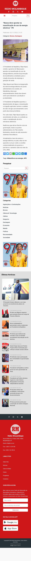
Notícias (5, 207)
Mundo (5, 228)
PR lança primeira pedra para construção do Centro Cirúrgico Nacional (19, 403)
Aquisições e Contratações (11, 204)
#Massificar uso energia (15, 158)
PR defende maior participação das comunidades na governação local (19, 358)
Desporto (6, 219)
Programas (6, 475)
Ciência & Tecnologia (10, 213)
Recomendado (7, 234)
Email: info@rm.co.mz (8, 443)
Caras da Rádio (7, 468)
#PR (25, 158)
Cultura (5, 216)
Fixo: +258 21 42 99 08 (9, 446)
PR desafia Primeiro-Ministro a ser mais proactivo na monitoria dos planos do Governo (14, 303)
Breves (12, 36)
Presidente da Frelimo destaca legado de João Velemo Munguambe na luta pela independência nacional (18, 380)
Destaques (18, 36)
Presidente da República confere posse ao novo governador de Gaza (19, 369)
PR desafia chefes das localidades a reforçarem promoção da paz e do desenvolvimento (17, 392)
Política (5, 231)
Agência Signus (17, 545)
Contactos (5, 479)
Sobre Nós (6, 462)
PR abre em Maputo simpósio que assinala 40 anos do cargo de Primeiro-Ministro (19, 314)
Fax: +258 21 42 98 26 (9, 450)
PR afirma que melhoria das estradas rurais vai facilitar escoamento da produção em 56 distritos (19, 336)
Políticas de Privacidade (15, 544)
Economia (6, 225)
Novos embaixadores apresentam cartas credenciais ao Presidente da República (19, 325)
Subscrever (15, 510)
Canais (5, 472)
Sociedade (6, 237)
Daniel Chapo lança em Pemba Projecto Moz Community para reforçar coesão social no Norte (19, 347)
